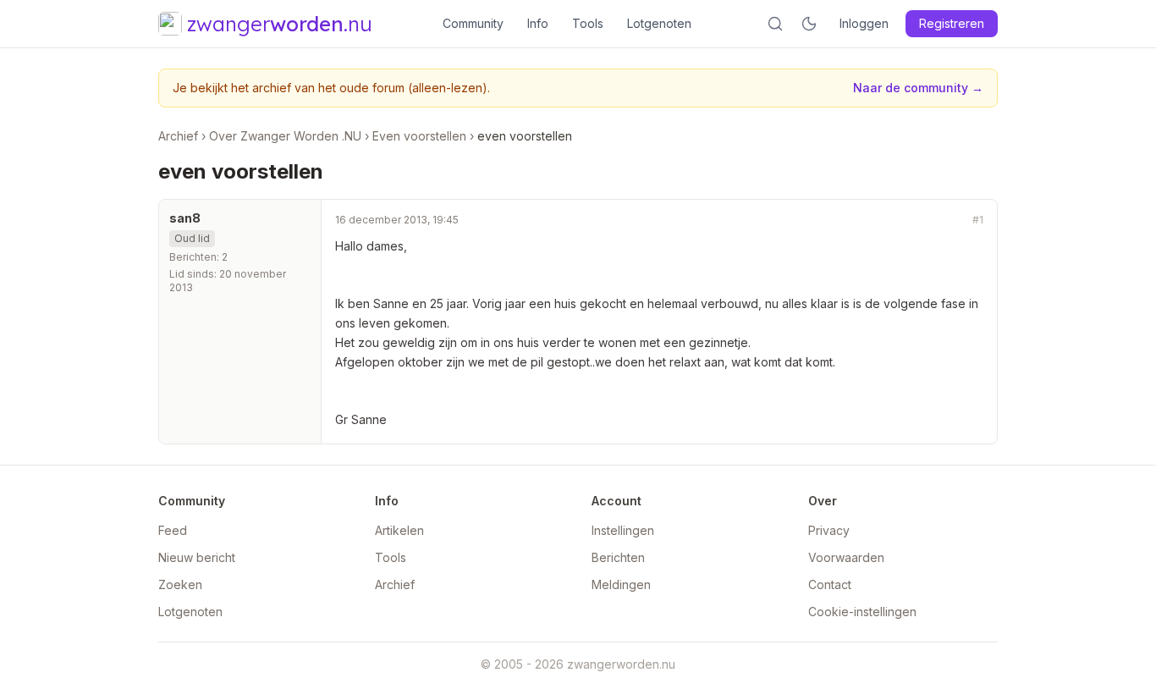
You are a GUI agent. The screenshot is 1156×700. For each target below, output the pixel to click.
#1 (977, 219)
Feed (172, 530)
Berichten (618, 557)
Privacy (829, 530)
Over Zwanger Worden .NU (285, 136)
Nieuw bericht (196, 557)
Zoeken (180, 584)
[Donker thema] (809, 23)
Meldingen (621, 584)
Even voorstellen (419, 136)
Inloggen (864, 23)
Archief (178, 136)
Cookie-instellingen (862, 611)
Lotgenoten (659, 23)
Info (537, 23)
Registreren (951, 23)
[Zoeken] (775, 23)
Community (473, 23)
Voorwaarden (846, 557)
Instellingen (623, 530)
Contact (829, 584)
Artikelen (399, 530)
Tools (587, 23)
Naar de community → (918, 87)
